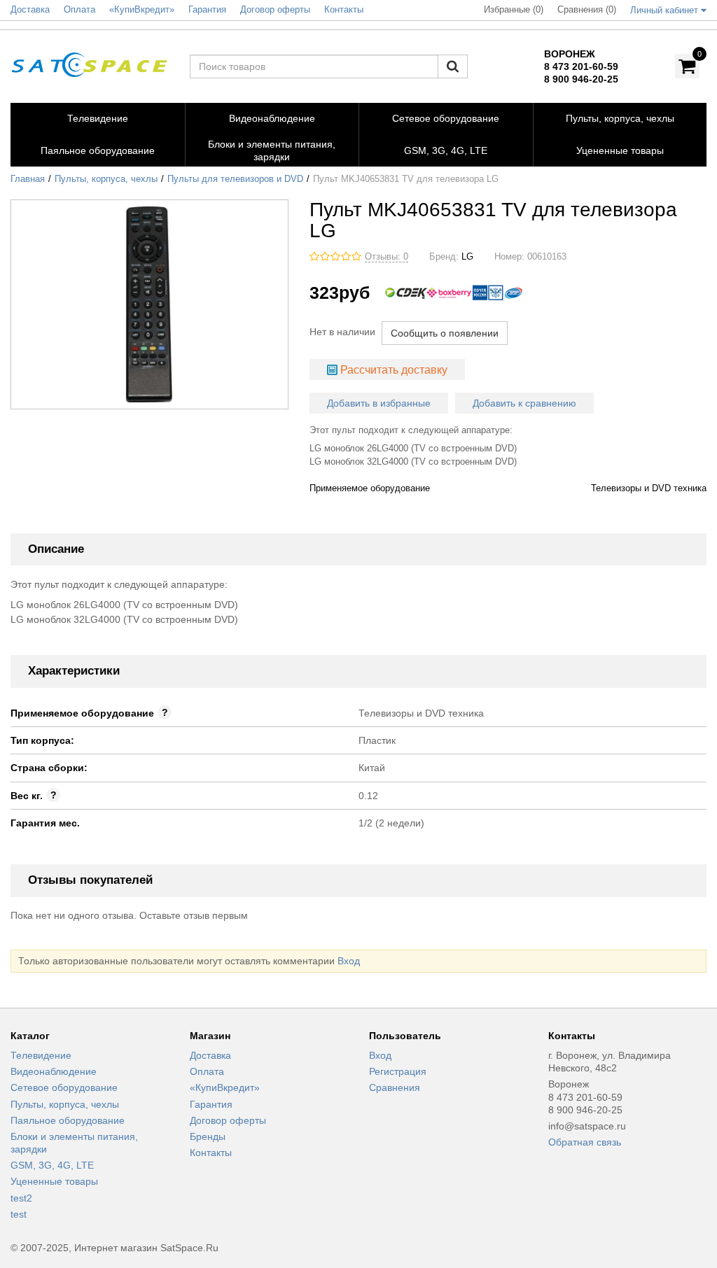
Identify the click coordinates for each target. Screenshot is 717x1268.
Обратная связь (584, 1142)
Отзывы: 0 (386, 257)
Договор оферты (228, 1120)
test (19, 1214)
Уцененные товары (54, 1181)
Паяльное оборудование (68, 1120)
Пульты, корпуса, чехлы (106, 179)
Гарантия (211, 1104)
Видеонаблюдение (54, 1071)
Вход (348, 960)
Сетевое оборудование (64, 1087)
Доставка (210, 1055)
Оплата (207, 1071)
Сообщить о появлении (445, 333)
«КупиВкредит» (225, 1087)
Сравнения (394, 1087)
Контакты (211, 1152)
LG (467, 257)
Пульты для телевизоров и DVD (235, 179)
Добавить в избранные (379, 403)
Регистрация (397, 1071)
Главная (28, 179)
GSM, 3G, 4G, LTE (52, 1165)
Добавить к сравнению (524, 403)
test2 (21, 1198)
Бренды (207, 1136)
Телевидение (41, 1055)
